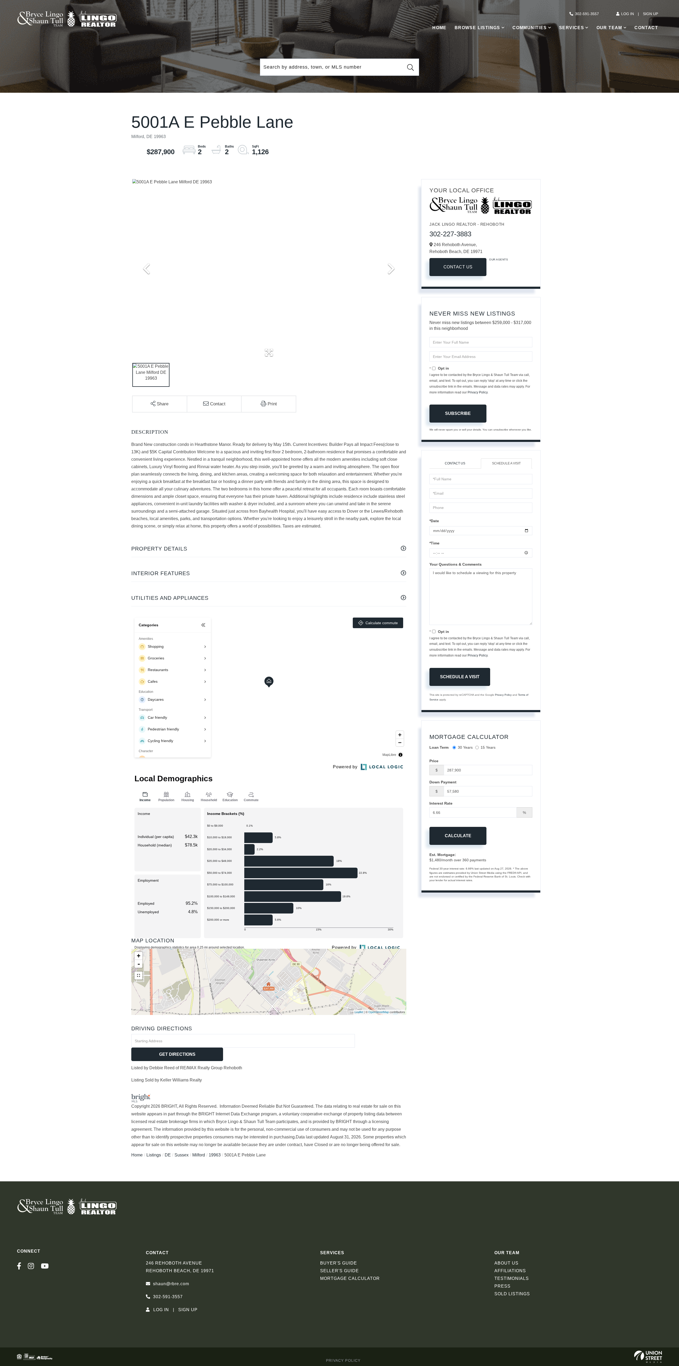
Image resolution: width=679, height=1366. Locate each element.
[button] (410, 67)
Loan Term (439, 747)
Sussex (182, 1155)
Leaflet (359, 1012)
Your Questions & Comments (455, 564)
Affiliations (510, 1271)
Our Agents (498, 259)
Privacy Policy (478, 392)
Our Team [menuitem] (609, 27)
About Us (506, 1263)
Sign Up (650, 14)
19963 (215, 1155)
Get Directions (177, 1054)
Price (433, 761)
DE (168, 1155)
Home (137, 1155)
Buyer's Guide (338, 1263)
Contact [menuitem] (646, 27)
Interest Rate (440, 803)
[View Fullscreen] (138, 975)
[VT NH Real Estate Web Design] (648, 1357)
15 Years (488, 747)
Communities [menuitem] (529, 27)
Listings (153, 1155)
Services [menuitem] (571, 27)
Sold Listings (512, 1294)
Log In (627, 14)
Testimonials (511, 1278)
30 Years (465, 747)
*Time (434, 543)
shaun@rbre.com (171, 1283)
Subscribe (458, 413)
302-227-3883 (450, 234)
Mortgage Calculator (350, 1278)
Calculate (458, 835)
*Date (434, 521)
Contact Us (458, 267)
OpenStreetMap (378, 1012)
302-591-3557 (587, 14)
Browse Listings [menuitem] (477, 27)
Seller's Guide (339, 1271)
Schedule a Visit (506, 463)
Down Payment (442, 782)
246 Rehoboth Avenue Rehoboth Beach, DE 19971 (180, 1267)
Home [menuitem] (439, 27)
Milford (198, 1155)
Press (502, 1286)
